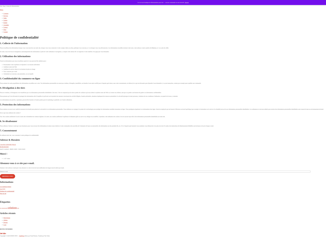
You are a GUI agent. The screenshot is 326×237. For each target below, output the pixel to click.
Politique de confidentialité (7, 191)
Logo (4, 225)
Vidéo (5, 18)
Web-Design (6, 218)
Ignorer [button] (187, 2)
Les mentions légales (5, 186)
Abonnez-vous (7, 176)
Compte (5, 32)
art (0, 208)
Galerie (5, 20)
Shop (4, 29)
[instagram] (2, 233)
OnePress (21, 236)
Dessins (5, 222)
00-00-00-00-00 (4, 147)
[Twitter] (1, 233)
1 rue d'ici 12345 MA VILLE (8, 144)
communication (4, 208)
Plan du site (3, 193)
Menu (1, 10)
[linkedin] (5, 233)
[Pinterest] (4, 233)
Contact (5, 27)
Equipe (5, 22)
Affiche (5, 220)
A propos (5, 13)
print (18, 208)
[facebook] (0, 233)
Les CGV (2, 189)
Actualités (6, 25)
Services (5, 16)
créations (12, 207)
